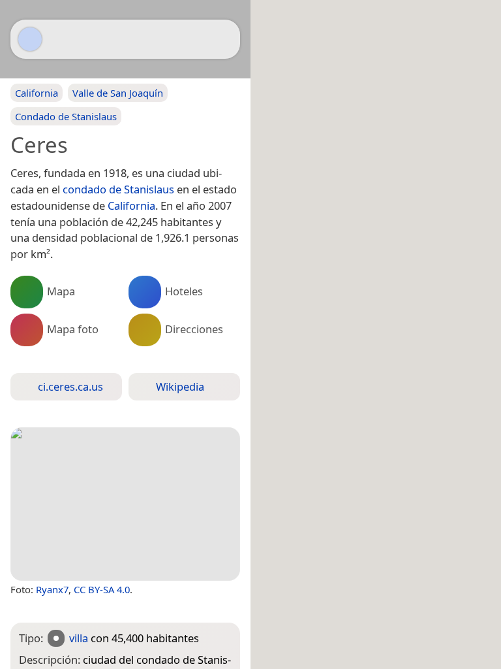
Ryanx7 (52, 589)
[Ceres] (125, 504)
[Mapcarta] (30, 39)
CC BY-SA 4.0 (102, 589)
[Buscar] (223, 39)
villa (78, 637)
